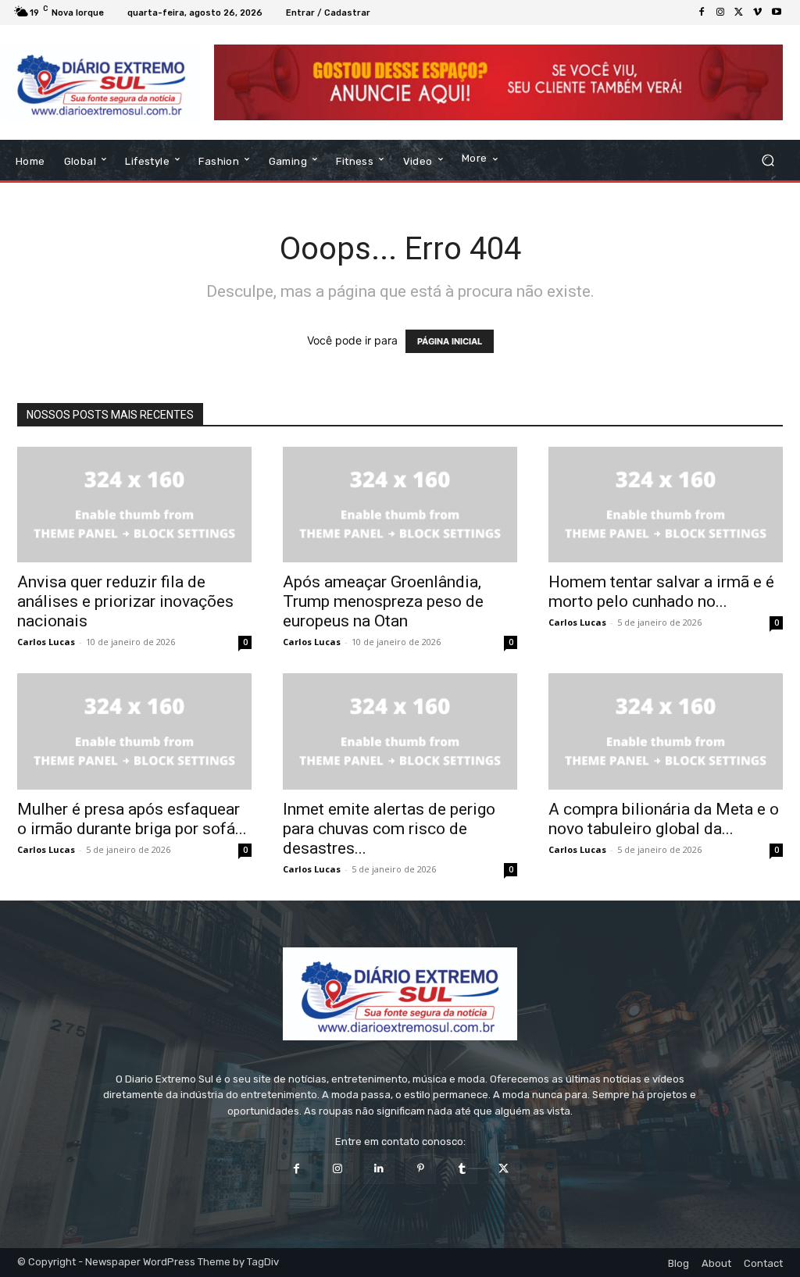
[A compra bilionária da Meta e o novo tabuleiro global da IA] (665, 731)
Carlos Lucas (46, 641)
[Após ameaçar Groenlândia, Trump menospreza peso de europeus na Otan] (400, 504)
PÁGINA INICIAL (449, 341)
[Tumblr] (462, 1169)
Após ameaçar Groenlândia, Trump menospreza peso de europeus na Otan (383, 601)
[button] (767, 160)
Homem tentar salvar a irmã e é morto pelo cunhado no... (661, 592)
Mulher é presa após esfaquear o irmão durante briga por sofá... (132, 819)
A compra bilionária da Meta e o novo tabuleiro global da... (663, 819)
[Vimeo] (757, 12)
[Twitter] (739, 12)
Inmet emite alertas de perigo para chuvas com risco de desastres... (389, 829)
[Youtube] (776, 12)
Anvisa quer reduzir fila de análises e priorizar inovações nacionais (125, 601)
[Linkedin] (379, 1169)
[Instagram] (720, 12)
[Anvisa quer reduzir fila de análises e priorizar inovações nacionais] (134, 504)
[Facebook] (701, 12)
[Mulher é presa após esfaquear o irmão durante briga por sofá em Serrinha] (134, 731)
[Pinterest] (420, 1169)
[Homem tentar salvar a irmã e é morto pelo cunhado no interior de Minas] (665, 504)
